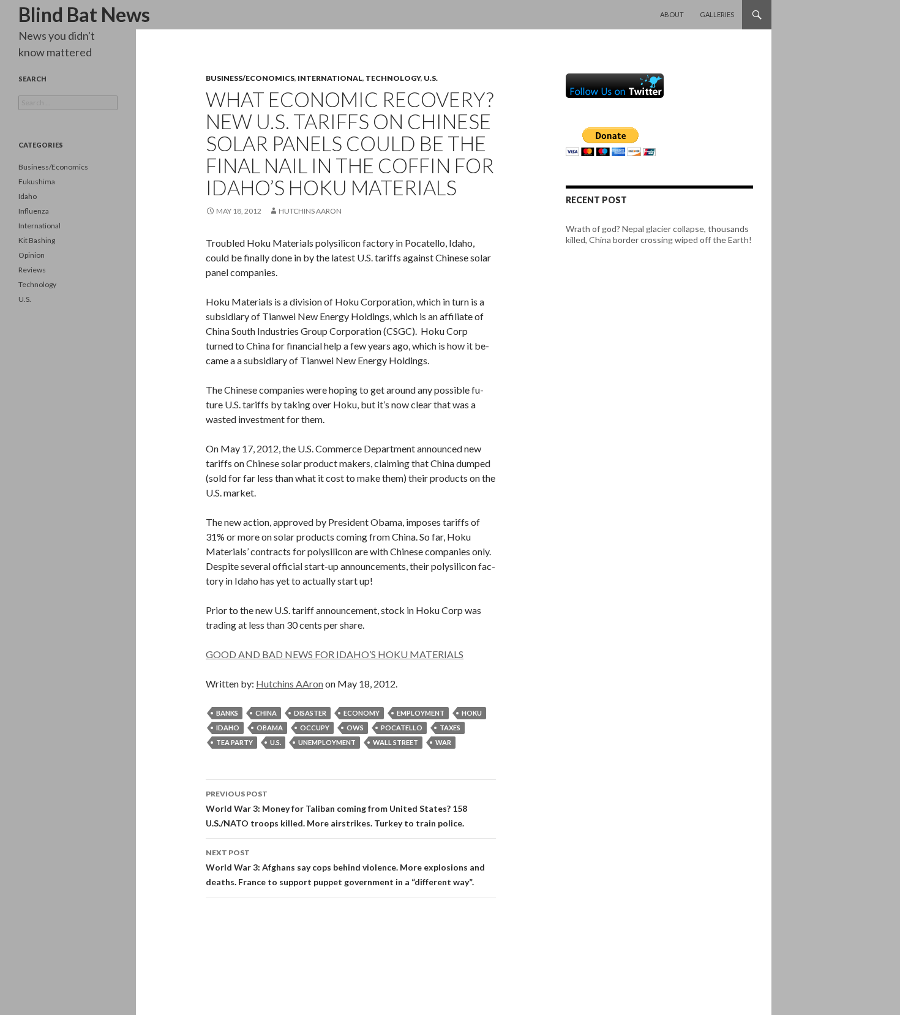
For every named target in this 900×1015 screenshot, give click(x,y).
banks (227, 713)
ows (355, 728)
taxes (450, 728)
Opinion (31, 255)
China (266, 713)
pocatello (401, 728)
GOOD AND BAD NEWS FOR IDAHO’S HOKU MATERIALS (334, 654)
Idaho (27, 196)
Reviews (32, 269)
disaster (310, 713)
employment (420, 713)
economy (361, 713)
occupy (314, 728)
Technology (393, 78)
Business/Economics (250, 78)
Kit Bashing (36, 240)
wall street (395, 742)
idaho (227, 728)
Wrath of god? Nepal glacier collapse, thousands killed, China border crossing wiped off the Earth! (659, 234)
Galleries (717, 14)
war (443, 742)
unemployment (327, 742)
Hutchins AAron (310, 210)
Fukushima (36, 181)
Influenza (33, 210)
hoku (472, 713)
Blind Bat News (84, 14)
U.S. (431, 78)
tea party (234, 742)
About (672, 14)
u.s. (275, 742)
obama (270, 728)
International (330, 78)
